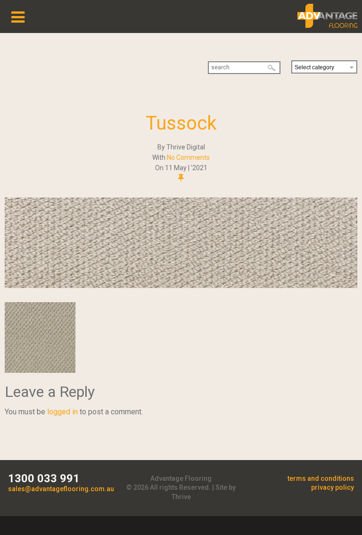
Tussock (181, 123)
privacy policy (332, 487)
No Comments (188, 157)
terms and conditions (321, 478)
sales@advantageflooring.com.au (61, 489)
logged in (62, 411)
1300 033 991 (44, 478)
